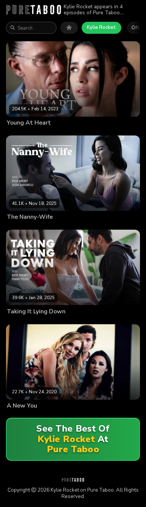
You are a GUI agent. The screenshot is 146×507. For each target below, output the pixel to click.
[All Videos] (69, 28)
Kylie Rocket (101, 27)
